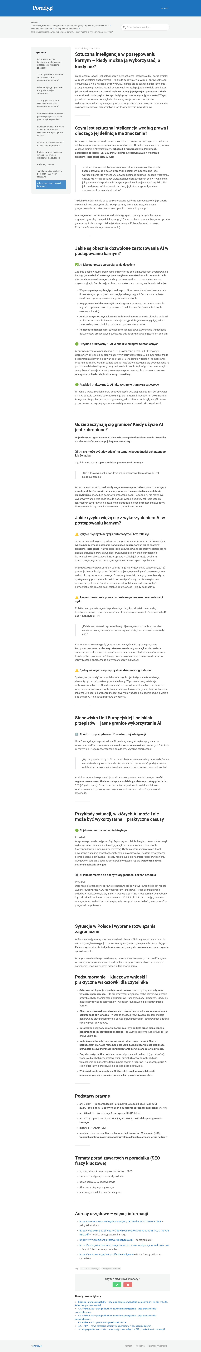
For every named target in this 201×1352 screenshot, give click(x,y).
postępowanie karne (111, 1268)
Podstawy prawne (45, 164)
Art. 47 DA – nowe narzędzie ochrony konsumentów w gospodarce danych (114, 1326)
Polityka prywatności (157, 1346)
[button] (117, 1284)
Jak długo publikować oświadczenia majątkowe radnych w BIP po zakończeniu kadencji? (121, 1329)
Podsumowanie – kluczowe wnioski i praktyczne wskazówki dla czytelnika (49, 155)
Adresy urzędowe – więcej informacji (49, 184)
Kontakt (164, 8)
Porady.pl (37, 1346)
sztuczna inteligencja (90, 1268)
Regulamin (140, 1346)
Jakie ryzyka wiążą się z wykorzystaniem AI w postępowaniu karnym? (48, 103)
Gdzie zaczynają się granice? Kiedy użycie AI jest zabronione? (50, 90)
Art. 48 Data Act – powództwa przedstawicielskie (102, 1322)
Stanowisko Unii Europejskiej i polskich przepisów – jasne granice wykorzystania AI (50, 116)
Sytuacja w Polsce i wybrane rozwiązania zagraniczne (50, 144)
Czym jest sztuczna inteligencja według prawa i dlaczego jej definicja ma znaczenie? (49, 63)
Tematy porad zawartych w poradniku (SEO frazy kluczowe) (49, 174)
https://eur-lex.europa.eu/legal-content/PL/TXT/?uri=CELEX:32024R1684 (120, 1221)
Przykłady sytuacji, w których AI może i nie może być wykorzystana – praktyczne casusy (50, 131)
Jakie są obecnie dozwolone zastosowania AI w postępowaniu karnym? (50, 77)
